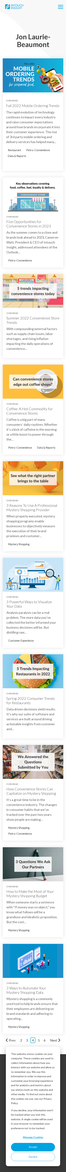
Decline (33, 1156)
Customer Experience (21, 640)
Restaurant (14, 150)
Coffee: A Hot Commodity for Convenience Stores (29, 411)
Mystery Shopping (19, 544)
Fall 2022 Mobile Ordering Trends (32, 105)
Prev (12, 1040)
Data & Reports (17, 156)
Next (53, 1040)
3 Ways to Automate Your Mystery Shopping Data (26, 990)
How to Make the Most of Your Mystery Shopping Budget (30, 893)
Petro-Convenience (38, 150)
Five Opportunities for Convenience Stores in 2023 (28, 223)
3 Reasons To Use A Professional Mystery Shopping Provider (31, 507)
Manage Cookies (33, 1137)
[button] (60, 6)
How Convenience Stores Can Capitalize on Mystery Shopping (31, 791)
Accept (33, 1146)
